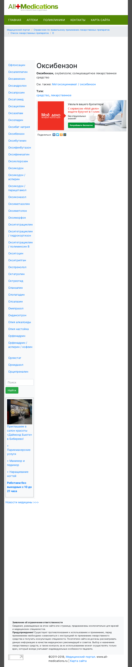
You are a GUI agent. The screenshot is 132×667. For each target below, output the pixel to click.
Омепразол (15, 308)
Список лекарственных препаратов (29, 33)
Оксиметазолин (19, 204)
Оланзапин (15, 287)
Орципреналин (18, 371)
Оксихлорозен (18, 161)
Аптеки (32, 20)
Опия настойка (18, 329)
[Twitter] (57, 133)
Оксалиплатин (18, 72)
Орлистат (14, 358)
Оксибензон (16, 133)
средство (42, 95)
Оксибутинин (17, 140)
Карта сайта (100, 20)
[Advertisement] (69, 47)
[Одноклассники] (61, 133)
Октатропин (16, 274)
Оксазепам (15, 113)
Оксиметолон (17, 210)
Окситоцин (15, 253)
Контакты (77, 20)
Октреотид (15, 281)
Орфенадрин (16, 336)
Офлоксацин (16, 65)
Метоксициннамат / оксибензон (74, 84)
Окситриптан (17, 260)
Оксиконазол (17, 197)
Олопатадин (16, 294)
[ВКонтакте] (54, 133)
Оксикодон (15, 168)
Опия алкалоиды (19, 322)
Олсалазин (15, 301)
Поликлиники (54, 20)
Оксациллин (16, 106)
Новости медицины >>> (22, 502)
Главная (14, 20)
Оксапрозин (16, 92)
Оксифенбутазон (19, 147)
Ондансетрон (17, 315)
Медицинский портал (18, 30)
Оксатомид (16, 99)
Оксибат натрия (19, 127)
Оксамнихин (16, 78)
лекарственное (61, 95)
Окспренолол (17, 267)
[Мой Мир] (65, 133)
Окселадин (15, 120)
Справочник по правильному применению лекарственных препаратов (71, 30)
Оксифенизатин (18, 154)
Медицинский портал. (81, 656)
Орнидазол (15, 364)
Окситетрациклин (20, 224)
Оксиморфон (17, 217)
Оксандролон (17, 85)
